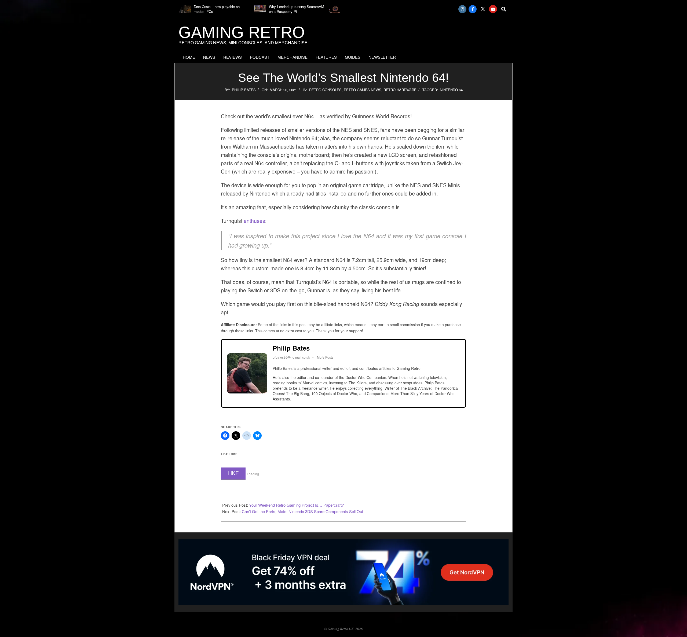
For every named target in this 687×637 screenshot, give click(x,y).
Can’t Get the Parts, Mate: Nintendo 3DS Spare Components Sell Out (302, 511)
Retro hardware (399, 89)
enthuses (254, 220)
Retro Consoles (325, 89)
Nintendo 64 (451, 89)
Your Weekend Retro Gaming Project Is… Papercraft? (296, 505)
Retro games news (362, 89)
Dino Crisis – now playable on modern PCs (217, 9)
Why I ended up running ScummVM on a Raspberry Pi (296, 9)
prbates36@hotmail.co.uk (291, 357)
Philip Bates (244, 89)
